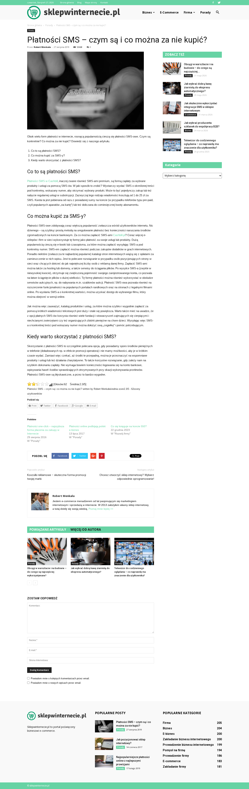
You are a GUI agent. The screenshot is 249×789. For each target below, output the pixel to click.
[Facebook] (213, 2)
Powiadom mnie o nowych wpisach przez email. (56, 682)
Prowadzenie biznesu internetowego (188, 744)
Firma (188, 12)
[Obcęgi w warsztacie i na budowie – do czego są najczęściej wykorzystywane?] (47, 551)
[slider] (38, 384)
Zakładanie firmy (174, 766)
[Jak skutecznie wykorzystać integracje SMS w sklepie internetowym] (172, 108)
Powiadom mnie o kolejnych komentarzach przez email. (60, 678)
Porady (205, 12)
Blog (79, 2)
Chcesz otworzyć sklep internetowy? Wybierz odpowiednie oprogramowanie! (127, 476)
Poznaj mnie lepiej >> (101, 508)
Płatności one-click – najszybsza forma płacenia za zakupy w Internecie (45, 430)
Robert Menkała (42, 47)
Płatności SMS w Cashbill (42, 181)
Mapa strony (91, 2)
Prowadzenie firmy (176, 755)
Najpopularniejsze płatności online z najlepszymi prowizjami (133, 761)
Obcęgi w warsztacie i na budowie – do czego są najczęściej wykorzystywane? (47, 572)
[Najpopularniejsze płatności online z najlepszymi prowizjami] (104, 761)
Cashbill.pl (119, 235)
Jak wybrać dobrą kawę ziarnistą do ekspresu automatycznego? (198, 87)
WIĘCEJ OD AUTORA (86, 529)
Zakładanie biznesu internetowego (187, 739)
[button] (217, 12)
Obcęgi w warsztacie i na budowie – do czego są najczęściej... (198, 68)
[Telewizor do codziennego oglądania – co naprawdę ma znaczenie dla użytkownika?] (134, 551)
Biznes (147, 12)
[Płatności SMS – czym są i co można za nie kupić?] (104, 726)
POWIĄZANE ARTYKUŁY (47, 529)
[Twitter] (219, 2)
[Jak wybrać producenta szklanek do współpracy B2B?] (172, 127)
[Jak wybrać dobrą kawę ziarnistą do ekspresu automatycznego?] (90, 551)
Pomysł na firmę (174, 750)
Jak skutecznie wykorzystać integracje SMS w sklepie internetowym (200, 107)
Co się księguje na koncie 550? (129, 426)
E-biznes (169, 734)
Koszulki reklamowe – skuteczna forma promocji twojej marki (56, 476)
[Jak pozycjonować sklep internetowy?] (104, 744)
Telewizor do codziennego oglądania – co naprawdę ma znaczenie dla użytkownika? (130, 572)
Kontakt (104, 2)
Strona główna (67, 2)
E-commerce (169, 12)
